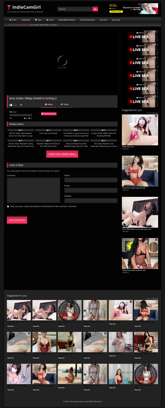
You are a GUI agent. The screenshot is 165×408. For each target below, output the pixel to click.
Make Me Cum (128, 147)
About (50, 104)
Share (66, 104)
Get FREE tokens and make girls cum (136, 229)
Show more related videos (62, 154)
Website (67, 196)
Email (67, 186)
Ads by (152, 113)
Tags (39, 20)
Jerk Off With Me (115, 354)
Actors (51, 20)
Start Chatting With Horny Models (94, 323)
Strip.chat (125, 149)
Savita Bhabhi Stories (67, 20)
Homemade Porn (21, 25)
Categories (26, 20)
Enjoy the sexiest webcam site (133, 188)
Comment (11, 175)
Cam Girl (103, 20)
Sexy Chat (116, 20)
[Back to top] (157, 400)
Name (67, 175)
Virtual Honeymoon (87, 20)
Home (14, 20)
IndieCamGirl (26, 7)
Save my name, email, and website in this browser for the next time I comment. (43, 206)
